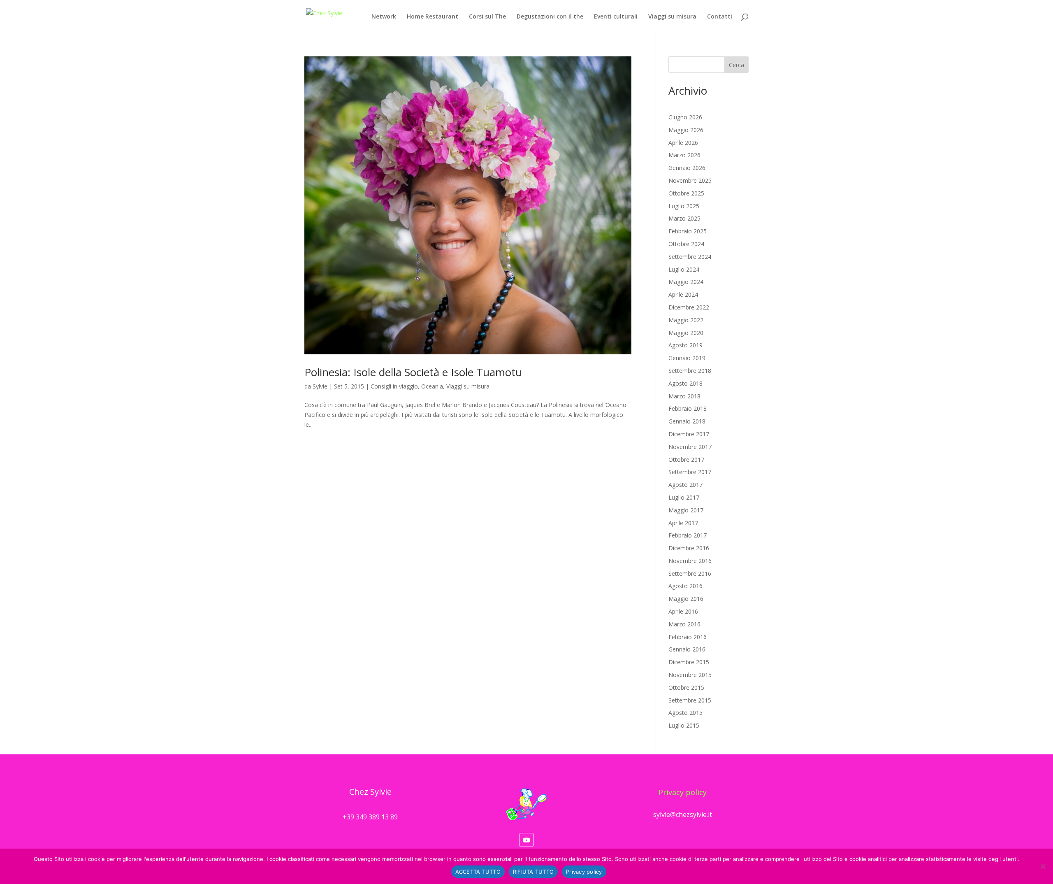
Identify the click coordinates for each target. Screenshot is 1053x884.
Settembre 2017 (689, 472)
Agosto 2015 (685, 713)
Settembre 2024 (689, 257)
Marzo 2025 (684, 218)
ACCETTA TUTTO (478, 871)
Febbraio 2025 (687, 231)
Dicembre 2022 (688, 307)
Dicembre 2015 (688, 662)
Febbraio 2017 (687, 535)
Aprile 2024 (683, 294)
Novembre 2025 (690, 180)
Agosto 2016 (685, 586)
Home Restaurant (432, 17)
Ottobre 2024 (686, 244)
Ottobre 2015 (686, 687)
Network (383, 17)
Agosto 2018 (685, 383)
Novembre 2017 (690, 447)
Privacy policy (683, 792)
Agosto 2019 (685, 345)
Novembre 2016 (690, 561)
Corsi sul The (487, 17)
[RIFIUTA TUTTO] (1043, 866)
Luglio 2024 (683, 269)
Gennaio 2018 (686, 421)
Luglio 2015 (683, 725)
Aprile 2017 (683, 523)
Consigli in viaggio (394, 386)
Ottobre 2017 (686, 459)
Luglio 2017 (683, 497)
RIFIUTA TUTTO (533, 871)
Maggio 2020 (685, 333)
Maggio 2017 (685, 510)
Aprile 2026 (683, 143)
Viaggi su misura (672, 17)
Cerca (736, 65)
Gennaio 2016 (686, 649)
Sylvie (320, 386)
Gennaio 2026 (686, 168)
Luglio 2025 (683, 206)
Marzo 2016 (684, 624)
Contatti (719, 17)
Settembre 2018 (689, 371)
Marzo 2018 (684, 396)
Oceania (432, 386)
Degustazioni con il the (550, 17)
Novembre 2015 (690, 675)
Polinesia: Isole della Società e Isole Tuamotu (413, 372)
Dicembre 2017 (688, 434)
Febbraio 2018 (687, 408)
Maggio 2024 (685, 282)
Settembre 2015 (689, 700)
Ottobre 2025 (686, 193)
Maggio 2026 (685, 130)
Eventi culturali (616, 17)
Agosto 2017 (685, 485)
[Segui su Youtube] (526, 840)
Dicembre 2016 (688, 548)
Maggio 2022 (685, 320)
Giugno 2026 (685, 117)
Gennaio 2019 (686, 358)
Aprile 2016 (683, 611)
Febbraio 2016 (687, 637)
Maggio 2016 (685, 599)
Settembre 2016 (689, 573)
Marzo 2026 (684, 155)
